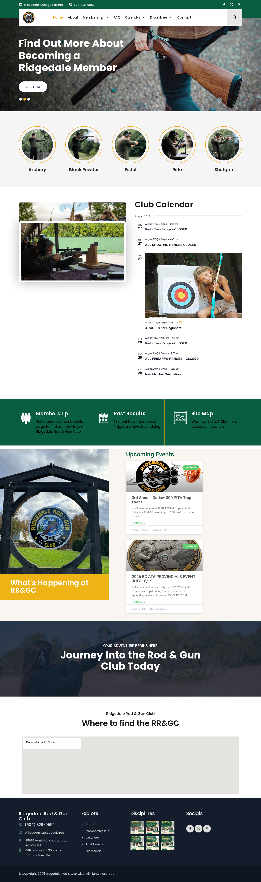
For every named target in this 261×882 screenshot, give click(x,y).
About (73, 17)
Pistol (130, 170)
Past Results (129, 413)
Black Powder (84, 170)
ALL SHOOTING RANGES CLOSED (170, 244)
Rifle (177, 170)
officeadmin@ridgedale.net (43, 5)
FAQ (116, 17)
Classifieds (93, 851)
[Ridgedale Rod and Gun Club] (29, 17)
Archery (37, 170)
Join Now (33, 86)
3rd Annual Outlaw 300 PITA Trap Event (161, 499)
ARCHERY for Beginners (163, 328)
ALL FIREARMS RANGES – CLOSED (172, 358)
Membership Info (97, 831)
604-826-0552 (84, 5)
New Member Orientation (163, 374)
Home (58, 17)
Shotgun (224, 170)
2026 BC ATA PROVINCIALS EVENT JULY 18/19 (163, 578)
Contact (184, 17)
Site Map (202, 413)
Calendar (132, 17)
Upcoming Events (150, 454)
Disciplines (159, 17)
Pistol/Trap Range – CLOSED (166, 229)
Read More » (139, 523)
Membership (93, 17)
